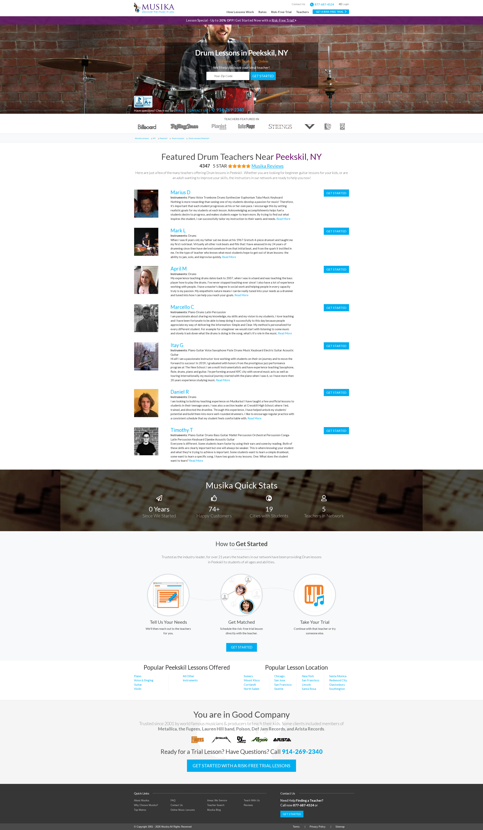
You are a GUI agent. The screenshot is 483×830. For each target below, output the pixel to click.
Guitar (138, 684)
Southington (337, 688)
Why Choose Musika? (146, 805)
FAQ (180, 110)
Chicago (279, 676)
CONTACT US (197, 110)
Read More (283, 218)
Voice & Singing (143, 680)
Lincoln (306, 684)
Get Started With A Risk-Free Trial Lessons (241, 765)
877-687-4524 (324, 4)
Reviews (248, 805)
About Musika (141, 800)
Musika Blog (214, 809)
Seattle (278, 688)
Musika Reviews (267, 165)
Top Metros (140, 809)
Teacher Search (215, 805)
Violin (137, 688)
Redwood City (338, 680)
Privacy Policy (317, 826)
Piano (137, 676)
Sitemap (340, 826)
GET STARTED (263, 76)
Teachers (302, 12)
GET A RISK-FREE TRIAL (330, 11)
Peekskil (163, 138)
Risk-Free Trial (281, 12)
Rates (262, 12)
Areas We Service (217, 800)
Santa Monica (337, 676)
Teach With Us (252, 800)
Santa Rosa (309, 688)
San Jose (279, 680)
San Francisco (283, 684)
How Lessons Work (240, 12)
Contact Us (298, 4)
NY (154, 138)
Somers (248, 676)
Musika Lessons (142, 138)
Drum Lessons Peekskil (199, 138)
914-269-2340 (230, 110)
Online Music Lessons (183, 809)
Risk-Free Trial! (283, 20)
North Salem (251, 688)
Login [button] (346, 4)
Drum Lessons (178, 138)
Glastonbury (337, 684)
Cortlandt (250, 684)
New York (308, 676)
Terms (296, 826)
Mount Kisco (252, 680)
